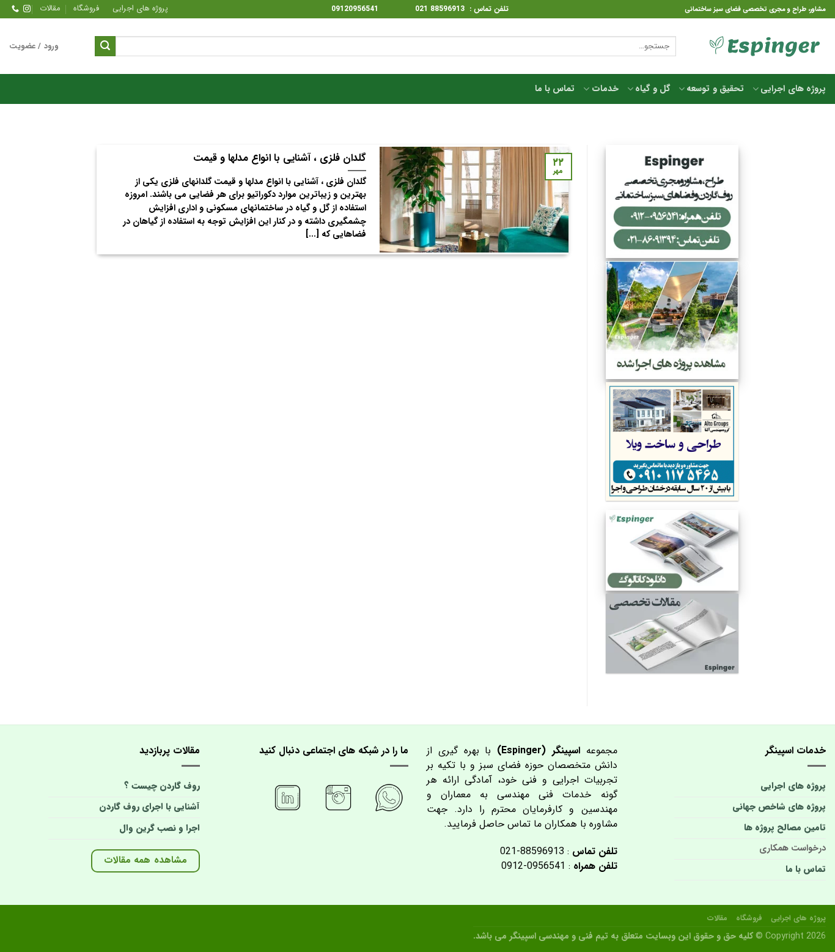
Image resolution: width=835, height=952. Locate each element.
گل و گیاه (652, 89)
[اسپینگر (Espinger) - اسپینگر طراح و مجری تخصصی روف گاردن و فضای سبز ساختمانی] (760, 46)
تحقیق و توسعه (715, 89)
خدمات (605, 89)
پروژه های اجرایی (140, 8)
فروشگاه (86, 8)
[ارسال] (105, 46)
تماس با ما (555, 89)
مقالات (50, 8)
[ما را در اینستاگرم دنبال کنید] (27, 9)
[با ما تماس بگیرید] (15, 9)
